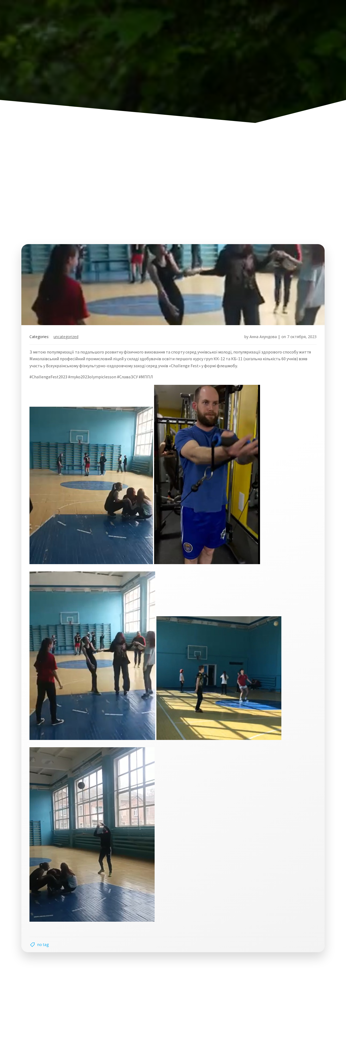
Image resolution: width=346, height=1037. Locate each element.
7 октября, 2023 (302, 336)
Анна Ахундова (263, 336)
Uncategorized (66, 336)
